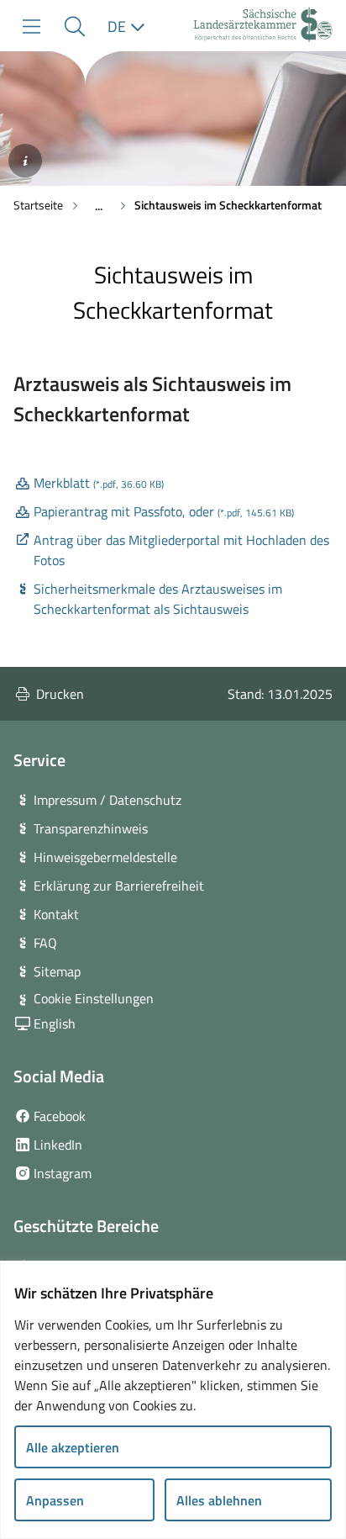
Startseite (38, 205)
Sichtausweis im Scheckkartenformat (228, 205)
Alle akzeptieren (72, 1447)
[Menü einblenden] (31, 26)
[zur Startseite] (263, 26)
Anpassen (55, 1500)
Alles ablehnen (219, 1500)
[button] (74, 26)
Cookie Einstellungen (94, 998)
